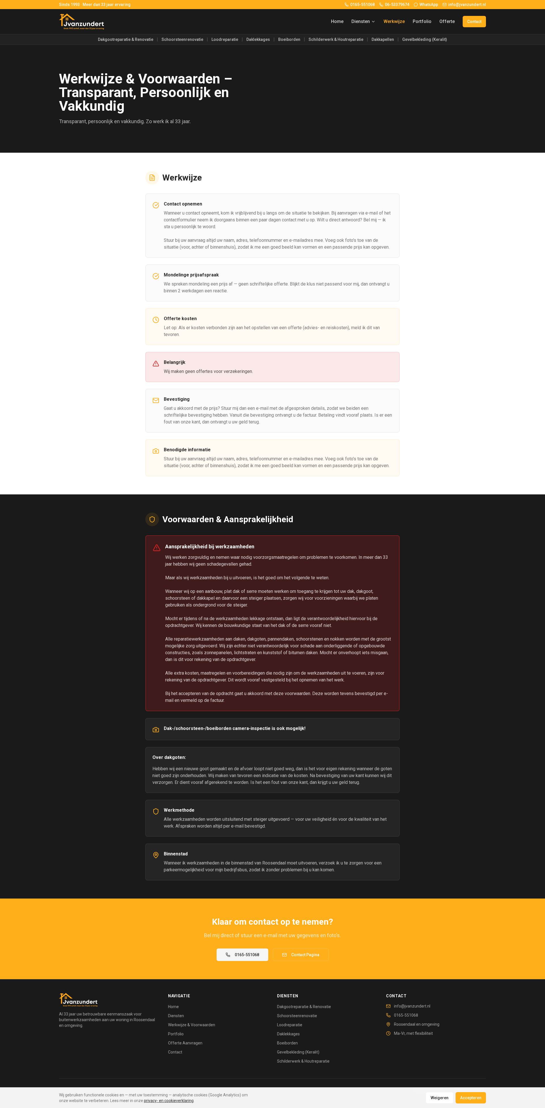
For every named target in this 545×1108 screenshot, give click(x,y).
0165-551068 (247, 954)
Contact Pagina (305, 954)
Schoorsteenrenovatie (182, 39)
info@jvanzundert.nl (412, 1006)
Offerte (447, 21)
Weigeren (439, 1098)
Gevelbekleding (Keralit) (424, 39)
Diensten (360, 21)
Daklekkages (258, 39)
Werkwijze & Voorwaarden (191, 1025)
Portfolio (422, 21)
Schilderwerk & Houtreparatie (336, 39)
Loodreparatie (224, 39)
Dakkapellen (383, 39)
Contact (474, 21)
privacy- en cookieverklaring (169, 1100)
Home (337, 21)
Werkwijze (394, 21)
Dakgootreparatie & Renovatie (125, 39)
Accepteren (470, 1098)
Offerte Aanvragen (185, 1043)
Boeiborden (289, 39)
